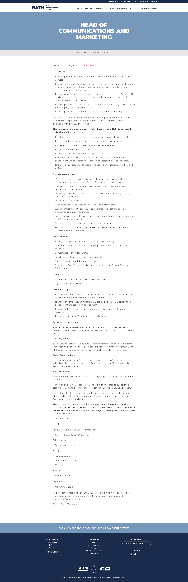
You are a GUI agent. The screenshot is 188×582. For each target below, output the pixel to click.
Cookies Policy (92, 577)
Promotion (110, 8)
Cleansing (89, 8)
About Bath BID (94, 545)
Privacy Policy (105, 577)
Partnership (122, 8)
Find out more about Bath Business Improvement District (94, 528)
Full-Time (88, 65)
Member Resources (149, 8)
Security (99, 8)
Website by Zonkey (119, 577)
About (80, 8)
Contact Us (143, 1)
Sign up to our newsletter (137, 543)
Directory (134, 8)
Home (135, 1)
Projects (94, 548)
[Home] (45, 7)
